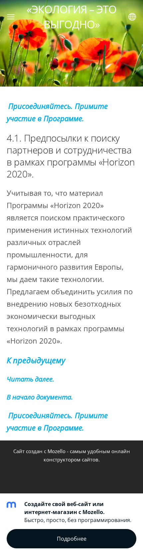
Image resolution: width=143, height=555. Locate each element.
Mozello (57, 451)
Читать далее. (30, 379)
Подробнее (71, 538)
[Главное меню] (11, 17)
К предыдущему (36, 360)
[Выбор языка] (132, 17)
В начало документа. (40, 397)
